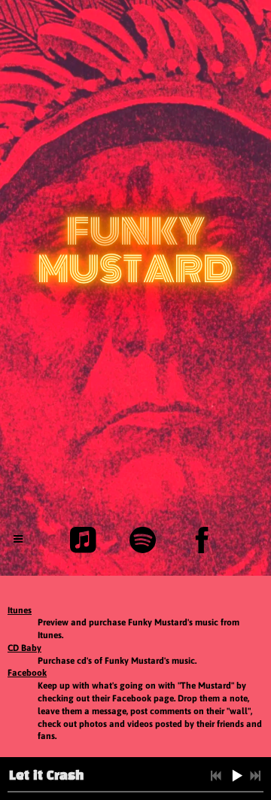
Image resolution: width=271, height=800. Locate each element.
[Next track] (255, 776)
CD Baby (24, 648)
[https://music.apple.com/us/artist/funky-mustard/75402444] (83, 540)
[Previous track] (216, 776)
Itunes (20, 610)
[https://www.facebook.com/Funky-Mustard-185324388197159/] (202, 540)
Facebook (27, 673)
